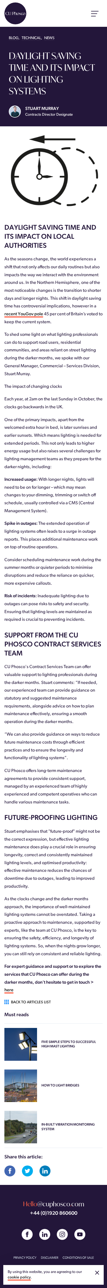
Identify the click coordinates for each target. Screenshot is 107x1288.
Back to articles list (31, 1002)
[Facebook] (27, 1234)
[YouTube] (79, 1234)
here (8, 990)
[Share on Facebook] (9, 1170)
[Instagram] (62, 1234)
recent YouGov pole (23, 314)
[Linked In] (44, 1234)
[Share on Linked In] (45, 1170)
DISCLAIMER (49, 1258)
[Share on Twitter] (27, 1170)
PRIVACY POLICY (24, 1258)
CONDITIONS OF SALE (78, 1258)
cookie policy (19, 1277)
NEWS (49, 38)
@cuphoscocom (53, 1204)
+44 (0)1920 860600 (53, 1213)
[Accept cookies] (97, 1272)
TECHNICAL (31, 38)
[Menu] (95, 13)
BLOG (13, 38)
